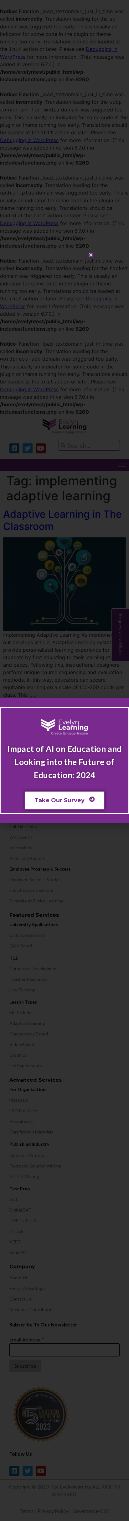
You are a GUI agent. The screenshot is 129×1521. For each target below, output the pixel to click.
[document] (64, 760)
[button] (91, 255)
